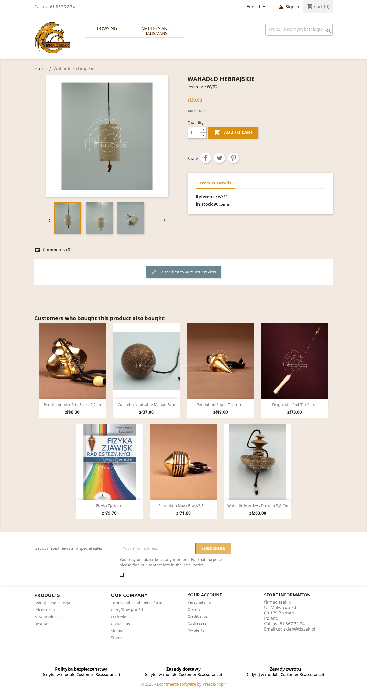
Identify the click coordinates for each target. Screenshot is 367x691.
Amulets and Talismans (156, 31)
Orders (194, 609)
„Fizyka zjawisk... (109, 505)
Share (205, 158)
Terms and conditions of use (136, 602)
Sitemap (118, 630)
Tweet (219, 158)
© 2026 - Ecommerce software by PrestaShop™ (184, 684)
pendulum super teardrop (221, 404)
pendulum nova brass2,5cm (183, 505)
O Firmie (118, 616)
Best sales (43, 623)
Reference (197, 86)
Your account (205, 595)
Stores (116, 637)
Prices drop (44, 609)
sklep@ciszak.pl (299, 629)
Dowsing (107, 28)
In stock (204, 204)
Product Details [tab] (215, 183)
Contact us (120, 623)
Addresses (197, 623)
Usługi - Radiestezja (52, 602)
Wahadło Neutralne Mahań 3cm (146, 404)
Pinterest (233, 158)
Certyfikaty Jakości (127, 609)
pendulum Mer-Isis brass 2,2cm (72, 404)
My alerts (196, 630)
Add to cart (233, 132)
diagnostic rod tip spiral (295, 404)
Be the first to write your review (183, 272)
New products (47, 616)
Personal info (199, 602)
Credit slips (198, 616)
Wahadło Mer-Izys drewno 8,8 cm (257, 505)
